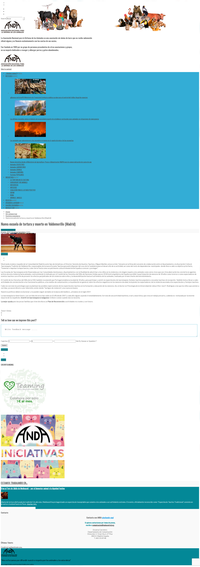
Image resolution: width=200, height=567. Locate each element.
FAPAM (12, 192)
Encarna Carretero (18, 232)
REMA (12, 195)
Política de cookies (28, 564)
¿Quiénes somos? (11, 73)
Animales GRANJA (16, 169)
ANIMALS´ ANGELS (16, 197)
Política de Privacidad (15, 564)
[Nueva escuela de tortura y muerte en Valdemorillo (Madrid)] (18, 252)
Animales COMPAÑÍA (16, 172)
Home (8, 212)
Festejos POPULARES (17, 174)
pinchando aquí (108, 517)
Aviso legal (4, 564)
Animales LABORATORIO (18, 167)
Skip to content (6, 69)
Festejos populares (13, 216)
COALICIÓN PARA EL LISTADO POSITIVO (22, 190)
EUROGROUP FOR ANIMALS (18, 182)
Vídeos (8, 9)
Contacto (9, 11)
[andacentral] (12, 33)
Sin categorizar (11, 214)
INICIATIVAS (9, 177)
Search (3, 18)
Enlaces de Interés (12, 14)
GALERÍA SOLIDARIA (12, 205)
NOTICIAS (9, 76)
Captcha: (4, 341)
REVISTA (8, 200)
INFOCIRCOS (14, 185)
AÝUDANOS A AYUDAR (12, 202)
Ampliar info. (32, 504)
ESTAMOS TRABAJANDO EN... (14, 483)
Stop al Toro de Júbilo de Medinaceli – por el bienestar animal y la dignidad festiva (33, 488)
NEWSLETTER (10, 207)
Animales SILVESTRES (17, 164)
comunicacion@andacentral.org (103, 525)
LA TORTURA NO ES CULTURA (19, 179)
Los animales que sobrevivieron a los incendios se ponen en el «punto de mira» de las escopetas (41, 140)
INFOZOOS (13, 187)
